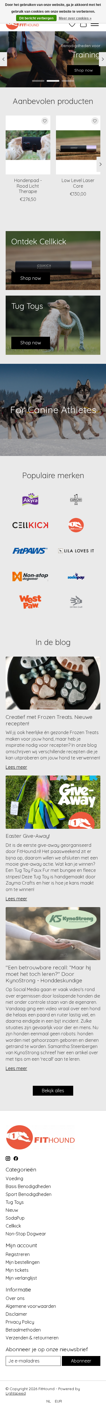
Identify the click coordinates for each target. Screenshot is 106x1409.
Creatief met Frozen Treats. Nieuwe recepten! (49, 720)
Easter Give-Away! (28, 835)
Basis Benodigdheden (28, 1186)
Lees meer (16, 767)
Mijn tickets (17, 1270)
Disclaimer (16, 1314)
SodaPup (15, 1218)
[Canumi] (76, 500)
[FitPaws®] (30, 551)
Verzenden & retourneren (32, 1338)
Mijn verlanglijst (21, 1278)
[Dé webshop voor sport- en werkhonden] (22, 23)
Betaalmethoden (23, 1330)
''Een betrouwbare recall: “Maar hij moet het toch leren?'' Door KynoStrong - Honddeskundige (48, 974)
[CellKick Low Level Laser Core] (78, 145)
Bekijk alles (53, 1090)
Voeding (14, 1178)
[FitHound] (76, 526)
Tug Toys (15, 1202)
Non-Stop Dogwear (26, 1234)
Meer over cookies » (75, 18)
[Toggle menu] (94, 23)
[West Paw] (30, 602)
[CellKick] (30, 526)
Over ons (15, 1298)
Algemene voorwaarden (31, 1306)
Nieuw (12, 1210)
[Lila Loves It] (76, 551)
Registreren (18, 1254)
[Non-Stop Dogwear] (30, 577)
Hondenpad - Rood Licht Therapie (28, 186)
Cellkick (13, 1226)
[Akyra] (30, 500)
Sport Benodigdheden (28, 1194)
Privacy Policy (20, 1322)
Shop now (83, 70)
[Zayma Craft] (76, 602)
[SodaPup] (76, 577)
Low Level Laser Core (78, 183)
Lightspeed (16, 1393)
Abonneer (81, 1361)
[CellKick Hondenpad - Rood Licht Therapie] (28, 145)
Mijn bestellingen (23, 1262)
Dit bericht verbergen (36, 18)
